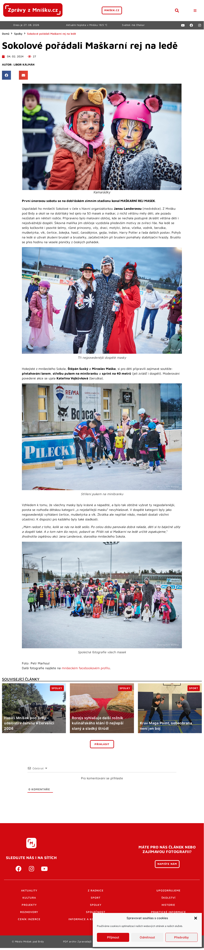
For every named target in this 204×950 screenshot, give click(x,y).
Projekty (29, 904)
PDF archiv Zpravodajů (77, 941)
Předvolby (181, 937)
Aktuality (29, 890)
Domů (5, 33)
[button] (196, 918)
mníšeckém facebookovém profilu (86, 668)
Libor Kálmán (24, 64)
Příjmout (113, 937)
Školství (168, 897)
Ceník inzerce (29, 919)
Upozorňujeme (168, 890)
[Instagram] (199, 25)
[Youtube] (183, 25)
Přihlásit (102, 744)
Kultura (29, 897)
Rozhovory (29, 912)
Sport (96, 897)
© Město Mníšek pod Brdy (28, 941)
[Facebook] (191, 25)
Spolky (18, 33)
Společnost (95, 912)
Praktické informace (168, 912)
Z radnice (95, 890)
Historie (168, 904)
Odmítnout (147, 937)
